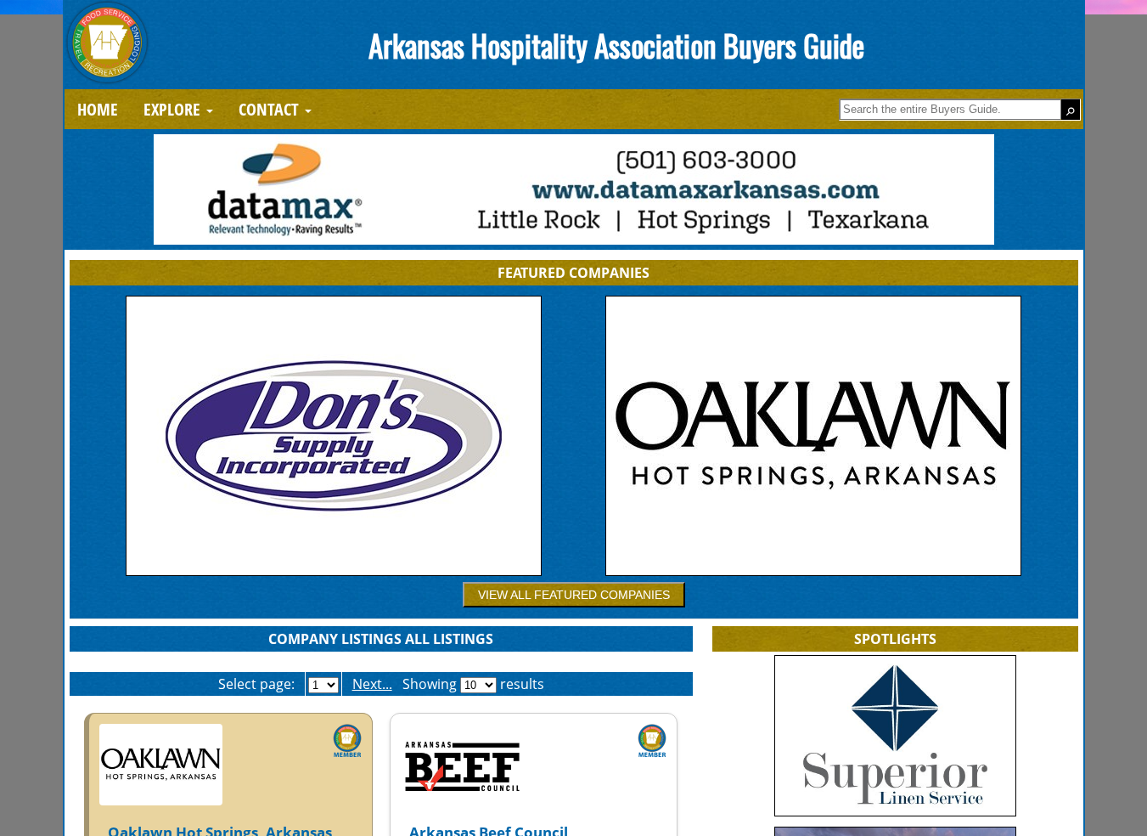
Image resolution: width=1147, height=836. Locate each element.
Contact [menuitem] (271, 109)
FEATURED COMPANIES (573, 272)
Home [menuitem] (97, 109)
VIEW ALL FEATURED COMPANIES (574, 595)
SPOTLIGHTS (895, 639)
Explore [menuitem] (174, 109)
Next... (372, 684)
